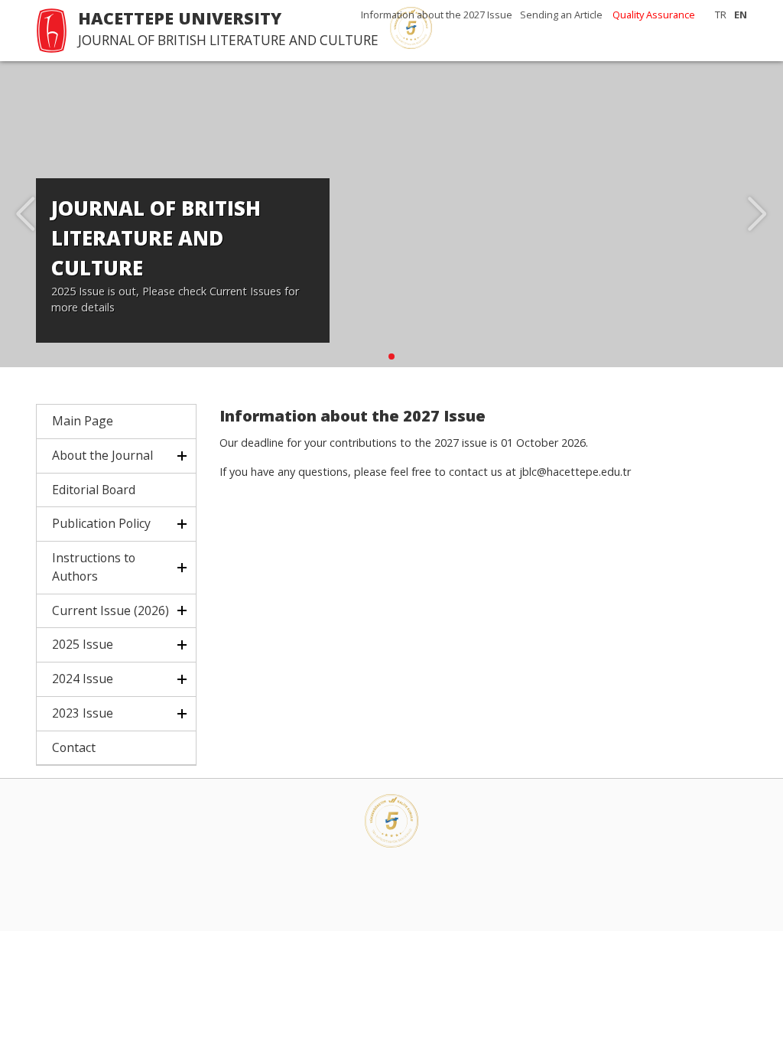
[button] (391, 356)
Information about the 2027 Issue (436, 14)
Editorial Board (93, 489)
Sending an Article (561, 14)
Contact (74, 747)
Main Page (82, 420)
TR (720, 14)
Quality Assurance (653, 14)
